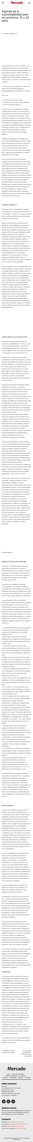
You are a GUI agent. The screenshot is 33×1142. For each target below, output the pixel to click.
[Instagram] (13, 1101)
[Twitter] (8, 1101)
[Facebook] (17, 28)
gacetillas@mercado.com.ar (16, 1126)
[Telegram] (25, 28)
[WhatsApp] (21, 28)
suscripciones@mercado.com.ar (19, 1124)
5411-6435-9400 (20, 1128)
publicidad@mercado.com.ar (16, 1122)
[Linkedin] (9, 28)
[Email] (29, 28)
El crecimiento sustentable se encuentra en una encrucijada (26, 1053)
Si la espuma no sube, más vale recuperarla (8, 1051)
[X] (13, 28)
